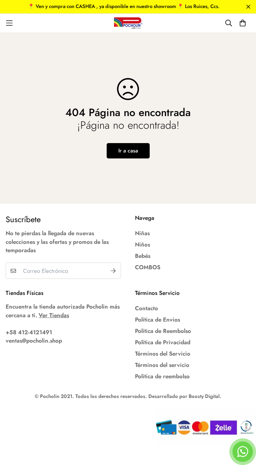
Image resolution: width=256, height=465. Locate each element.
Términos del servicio (162, 365)
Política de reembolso (162, 376)
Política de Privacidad (162, 342)
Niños (142, 245)
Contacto (146, 308)
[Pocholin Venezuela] (128, 23)
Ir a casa (128, 150)
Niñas (142, 233)
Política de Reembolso (163, 331)
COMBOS (147, 267)
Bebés (142, 256)
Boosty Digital (204, 396)
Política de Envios (157, 320)
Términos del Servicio (162, 354)
